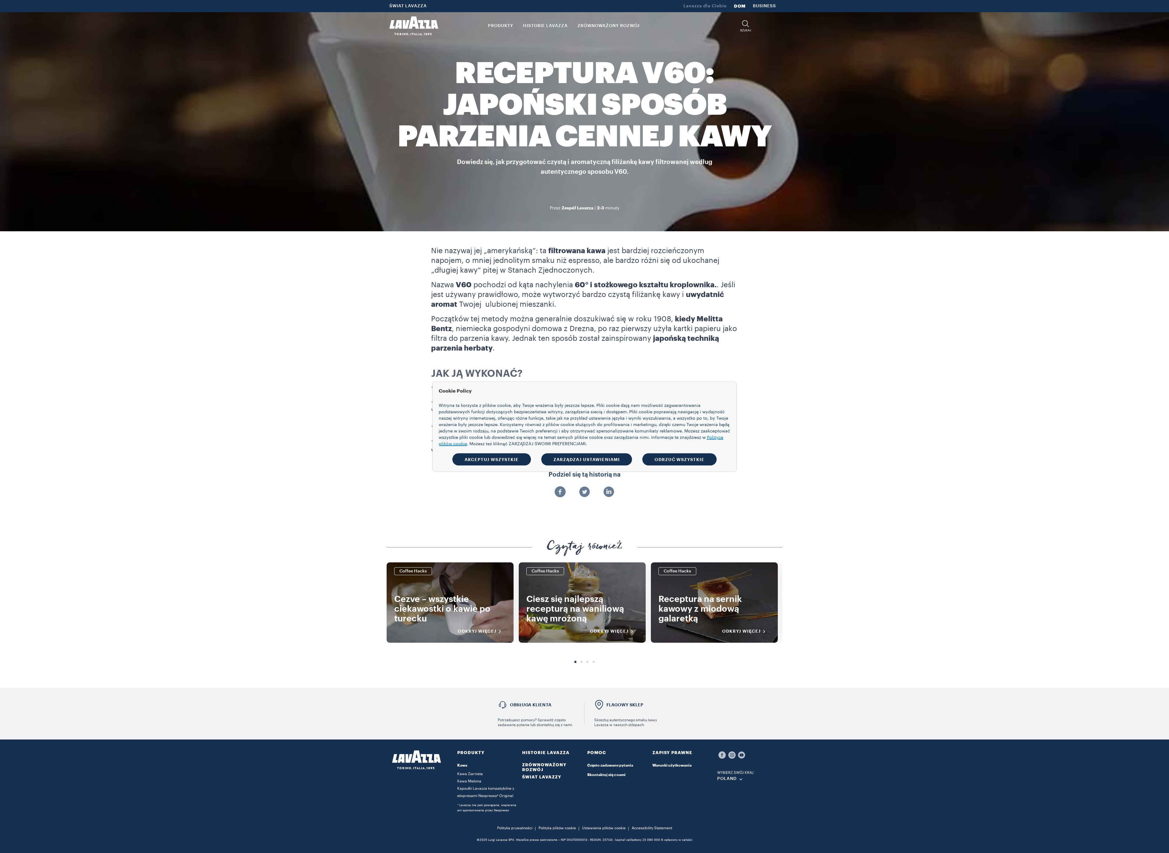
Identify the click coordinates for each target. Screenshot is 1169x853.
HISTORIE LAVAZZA (546, 752)
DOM (740, 6)
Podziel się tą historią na (585, 475)
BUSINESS (764, 6)
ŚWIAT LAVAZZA (408, 6)
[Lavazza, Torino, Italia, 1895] (413, 26)
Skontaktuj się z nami (606, 775)
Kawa (462, 765)
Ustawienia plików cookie (604, 828)
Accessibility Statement (652, 828)
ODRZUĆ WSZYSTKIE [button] (679, 459)
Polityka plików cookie (557, 828)
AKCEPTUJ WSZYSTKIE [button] (492, 459)
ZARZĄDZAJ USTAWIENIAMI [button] (586, 459)
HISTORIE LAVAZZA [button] (545, 26)
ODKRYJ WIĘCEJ (477, 631)
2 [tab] (581, 662)
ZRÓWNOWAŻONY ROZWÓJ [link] (608, 26)
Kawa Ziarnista (470, 774)
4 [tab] (594, 662)
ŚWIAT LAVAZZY (541, 777)
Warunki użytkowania (672, 765)
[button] (745, 26)
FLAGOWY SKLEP (625, 705)
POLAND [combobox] (727, 779)
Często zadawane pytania (610, 765)
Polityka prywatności (514, 828)
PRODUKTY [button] (500, 26)
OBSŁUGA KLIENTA (530, 705)
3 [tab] (587, 662)
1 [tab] (575, 662)
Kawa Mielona (469, 781)
